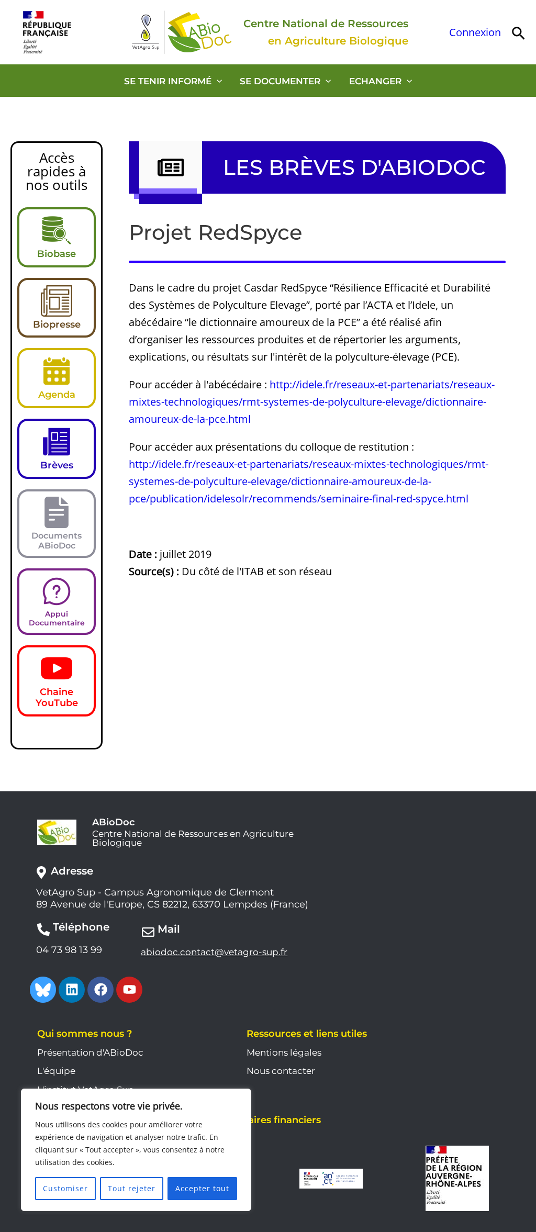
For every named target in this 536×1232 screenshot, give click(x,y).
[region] (136, 1150)
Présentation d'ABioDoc (90, 1052)
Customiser (65, 1188)
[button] (518, 32)
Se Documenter (280, 81)
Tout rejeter (131, 1188)
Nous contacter (281, 1071)
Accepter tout (202, 1188)
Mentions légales (284, 1052)
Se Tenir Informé (167, 81)
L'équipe (56, 1071)
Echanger (375, 81)
